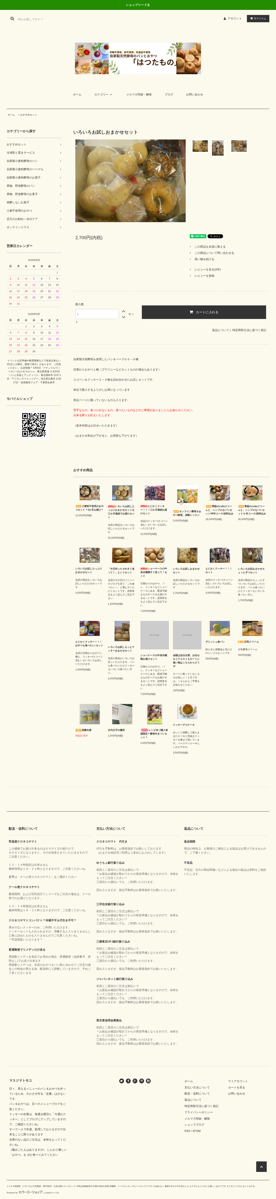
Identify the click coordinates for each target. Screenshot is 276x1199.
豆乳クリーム (251, 641)
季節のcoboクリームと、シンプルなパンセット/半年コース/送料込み (219, 510)
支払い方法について (197, 1087)
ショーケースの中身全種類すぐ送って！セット (153, 572)
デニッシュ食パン (215, 641)
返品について (220, 330)
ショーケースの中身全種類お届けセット (153, 657)
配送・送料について (197, 1093)
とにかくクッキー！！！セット (218, 570)
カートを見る (236, 1087)
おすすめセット (28, 114)
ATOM (197, 1131)
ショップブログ (194, 1124)
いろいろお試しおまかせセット (186, 570)
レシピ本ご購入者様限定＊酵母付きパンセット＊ (154, 734)
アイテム (260, 18)
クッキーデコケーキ (184, 724)
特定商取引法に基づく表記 (249, 330)
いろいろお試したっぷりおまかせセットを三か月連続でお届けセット (121, 512)
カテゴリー (101, 94)
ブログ (169, 94)
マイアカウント (238, 1081)
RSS (187, 1131)
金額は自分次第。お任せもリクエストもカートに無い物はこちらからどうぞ (186, 661)
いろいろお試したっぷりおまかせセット (88, 570)
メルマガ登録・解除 (139, 94)
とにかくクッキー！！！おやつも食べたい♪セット (89, 643)
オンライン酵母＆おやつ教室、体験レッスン (187, 513)
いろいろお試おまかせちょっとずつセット (251, 570)
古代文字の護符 (116, 730)
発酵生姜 (87, 730)
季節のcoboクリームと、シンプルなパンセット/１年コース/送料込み (252, 510)
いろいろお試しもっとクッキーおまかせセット (121, 649)
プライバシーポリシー (198, 1112)
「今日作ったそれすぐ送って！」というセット (121, 570)
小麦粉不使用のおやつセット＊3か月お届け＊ (89, 508)
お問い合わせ (194, 94)
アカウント (235, 18)
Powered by (12, 1193)
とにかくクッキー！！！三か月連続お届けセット (153, 510)
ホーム (77, 94)
